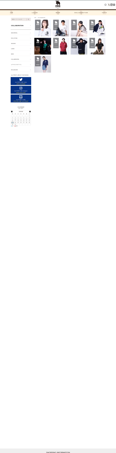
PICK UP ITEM (14, 38)
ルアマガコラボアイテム (16, 64)
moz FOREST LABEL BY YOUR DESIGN (19, 75)
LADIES (12, 48)
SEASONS (13, 43)
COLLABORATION (17, 25)
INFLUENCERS (14, 69)
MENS (12, 54)
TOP (35, 17)
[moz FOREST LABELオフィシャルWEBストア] (58, 5)
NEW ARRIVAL (14, 32)
